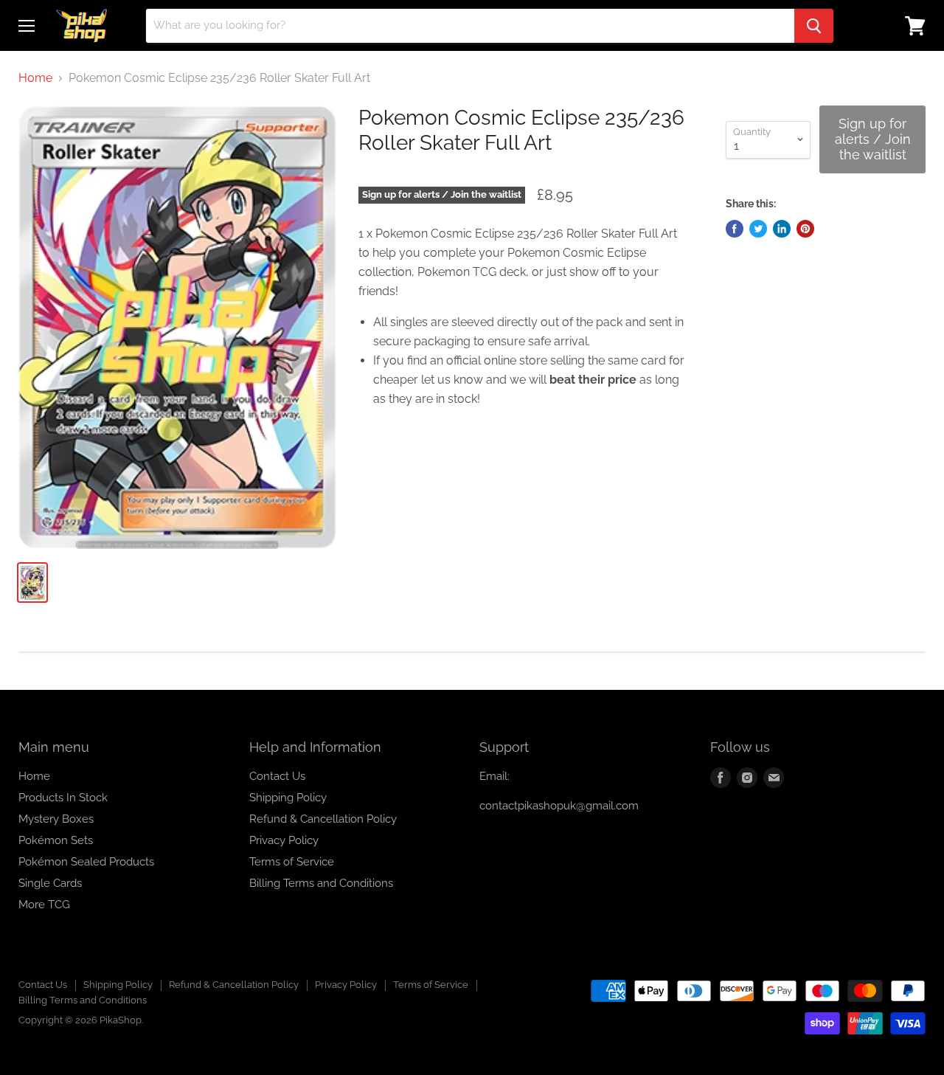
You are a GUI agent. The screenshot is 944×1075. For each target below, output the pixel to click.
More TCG (44, 904)
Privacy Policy (284, 840)
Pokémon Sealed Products (86, 861)
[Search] (813, 26)
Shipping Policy (288, 797)
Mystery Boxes (56, 819)
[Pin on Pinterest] (805, 229)
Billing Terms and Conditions (321, 883)
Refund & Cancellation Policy (323, 819)
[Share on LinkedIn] (782, 229)
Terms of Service (291, 861)
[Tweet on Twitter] (758, 229)
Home (35, 78)
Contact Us (277, 776)
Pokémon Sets (55, 840)
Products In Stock (63, 797)
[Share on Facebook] (734, 229)
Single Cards (50, 883)
